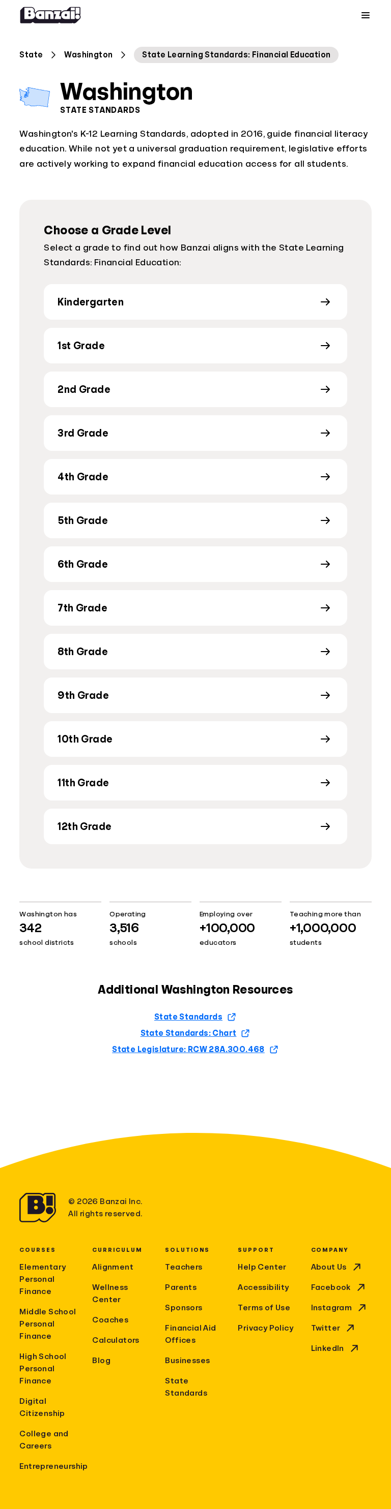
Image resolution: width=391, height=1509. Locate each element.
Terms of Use (264, 1308)
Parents (181, 1287)
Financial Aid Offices (190, 1334)
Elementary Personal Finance (42, 1279)
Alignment (112, 1267)
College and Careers (43, 1440)
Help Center (262, 1267)
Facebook (331, 1287)
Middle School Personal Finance (47, 1324)
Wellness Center (110, 1293)
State (31, 55)
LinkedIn (327, 1348)
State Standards (186, 1387)
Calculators (115, 1340)
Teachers (183, 1267)
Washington (88, 55)
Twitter (326, 1328)
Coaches (110, 1320)
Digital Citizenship (42, 1407)
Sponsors (183, 1308)
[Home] (50, 15)
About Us (329, 1267)
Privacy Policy (265, 1328)
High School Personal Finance (42, 1368)
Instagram (331, 1308)
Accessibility (263, 1287)
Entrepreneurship (49, 1466)
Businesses (187, 1361)
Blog (101, 1361)
